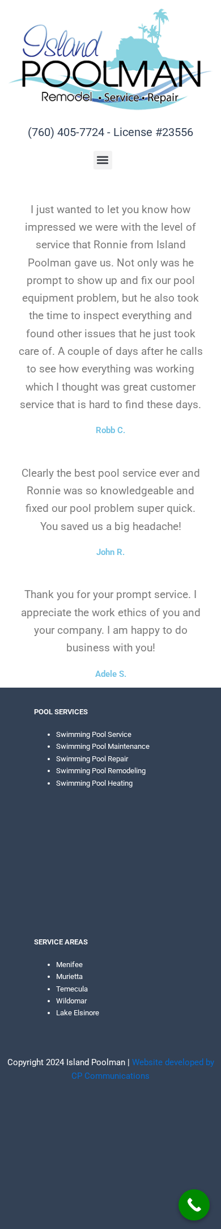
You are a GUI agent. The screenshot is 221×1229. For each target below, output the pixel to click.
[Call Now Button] (194, 1204)
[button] (103, 160)
